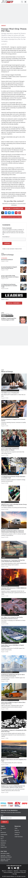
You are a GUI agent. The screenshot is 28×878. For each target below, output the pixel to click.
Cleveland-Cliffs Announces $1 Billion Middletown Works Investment (13, 588)
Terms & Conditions (8, 872)
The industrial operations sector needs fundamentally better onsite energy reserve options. (13, 564)
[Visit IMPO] (24, 803)
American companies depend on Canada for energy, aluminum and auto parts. (13, 480)
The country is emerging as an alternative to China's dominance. (13, 621)
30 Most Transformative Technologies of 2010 (8, 319)
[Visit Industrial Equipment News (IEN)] (17, 803)
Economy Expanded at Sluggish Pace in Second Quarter (9, 267)
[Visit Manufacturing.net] (10, 805)
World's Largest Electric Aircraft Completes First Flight (13, 760)
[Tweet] (12, 212)
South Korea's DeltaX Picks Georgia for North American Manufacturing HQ (13, 675)
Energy (3, 25)
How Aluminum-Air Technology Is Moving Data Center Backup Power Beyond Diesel (13, 561)
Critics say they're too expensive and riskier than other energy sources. (12, 452)
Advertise (16, 870)
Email (2, 815)
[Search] (22, 2)
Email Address (6, 236)
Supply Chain (5, 474)
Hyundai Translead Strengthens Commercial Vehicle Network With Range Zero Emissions (12, 531)
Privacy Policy (23, 870)
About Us (4, 870)
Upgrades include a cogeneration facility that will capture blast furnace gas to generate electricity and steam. (13, 593)
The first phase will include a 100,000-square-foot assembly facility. (13, 678)
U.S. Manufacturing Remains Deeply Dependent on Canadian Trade (9, 286)
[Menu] (25, 2)
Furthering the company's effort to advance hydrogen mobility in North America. (13, 534)
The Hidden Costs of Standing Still (10, 392)
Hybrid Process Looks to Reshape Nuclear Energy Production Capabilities (14, 505)
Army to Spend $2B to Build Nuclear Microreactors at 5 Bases (10, 276)
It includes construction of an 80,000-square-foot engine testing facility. (12, 649)
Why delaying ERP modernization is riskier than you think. (13, 395)
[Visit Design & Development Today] (3, 803)
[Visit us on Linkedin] (18, 868)
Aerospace (4, 757)
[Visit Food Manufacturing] (10, 803)
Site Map (15, 874)
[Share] (6, 212)
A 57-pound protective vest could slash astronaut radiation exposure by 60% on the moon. (12, 789)
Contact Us (9, 870)
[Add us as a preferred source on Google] (19, 212)
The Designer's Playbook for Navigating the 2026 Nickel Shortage (13, 731)
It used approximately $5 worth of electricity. (11, 762)
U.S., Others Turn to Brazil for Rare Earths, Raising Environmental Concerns (12, 618)
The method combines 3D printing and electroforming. (14, 507)
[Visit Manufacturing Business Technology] (17, 805)
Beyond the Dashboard (7, 259)
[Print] (2, 212)
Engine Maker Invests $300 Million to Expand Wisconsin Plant (12, 646)
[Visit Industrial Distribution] (3, 805)
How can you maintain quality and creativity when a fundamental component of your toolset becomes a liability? (13, 735)
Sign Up (4, 822)
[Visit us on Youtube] (15, 868)
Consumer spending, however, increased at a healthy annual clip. (13, 423)
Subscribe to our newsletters (14, 208)
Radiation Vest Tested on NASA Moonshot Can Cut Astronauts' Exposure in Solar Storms (13, 786)
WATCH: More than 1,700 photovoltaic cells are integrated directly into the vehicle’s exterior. (12, 706)
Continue (7, 243)
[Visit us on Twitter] (12, 868)
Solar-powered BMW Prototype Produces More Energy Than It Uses (13, 703)
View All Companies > (14, 303)
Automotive (5, 528)
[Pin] (16, 212)
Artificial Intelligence (7, 672)
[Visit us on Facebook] (9, 868)
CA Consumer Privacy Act (20, 872)
